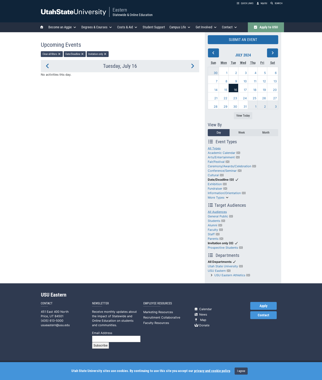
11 (255, 81)
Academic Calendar (221, 153)
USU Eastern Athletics (229, 275)
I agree (241, 371)
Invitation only (96, 54)
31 (245, 106)
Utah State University (223, 266)
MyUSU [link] (264, 3)
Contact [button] (227, 27)
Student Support (154, 27)
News (202, 314)
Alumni (212, 225)
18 (254, 90)
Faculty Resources (156, 323)
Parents (213, 238)
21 (215, 98)
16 (235, 90)
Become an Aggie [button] (60, 27)
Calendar (205, 309)
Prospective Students (223, 247)
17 (245, 90)
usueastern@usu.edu (55, 325)
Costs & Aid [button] (125, 27)
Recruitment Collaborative (161, 317)
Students (214, 221)
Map (202, 320)
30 (215, 73)
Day (219, 132)
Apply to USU (268, 27)
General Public (218, 216)
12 (264, 81)
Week (241, 132)
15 (225, 90)
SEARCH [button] (278, 3)
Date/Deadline (73, 54)
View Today (243, 115)
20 (275, 90)
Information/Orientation (224, 193)
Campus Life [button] (177, 27)
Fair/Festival (216, 162)
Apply (263, 306)
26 (264, 98)
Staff (211, 234)
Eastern (120, 10)
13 (275, 81)
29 (225, 106)
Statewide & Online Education (133, 15)
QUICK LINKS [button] (247, 3)
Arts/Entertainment (221, 157)
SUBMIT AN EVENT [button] (243, 39)
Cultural (213, 175)
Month (265, 132)
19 (264, 90)
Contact (263, 315)
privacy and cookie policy (212, 371)
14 (215, 90)
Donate (203, 325)
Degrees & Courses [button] (94, 27)
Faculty (213, 230)
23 (235, 98)
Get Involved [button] (204, 27)
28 (215, 106)
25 (254, 98)
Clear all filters (50, 54)
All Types (214, 148)
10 (245, 81)
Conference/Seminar (222, 170)
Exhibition (215, 184)
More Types (216, 197)
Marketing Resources (158, 312)
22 (225, 98)
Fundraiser (215, 188)
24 (245, 98)
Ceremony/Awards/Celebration (229, 166)
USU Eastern (217, 271)
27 (275, 98)
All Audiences (217, 212)
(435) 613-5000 (52, 320)
